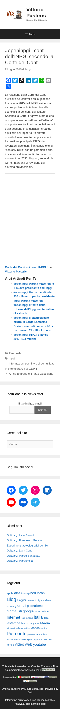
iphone (29, 618)
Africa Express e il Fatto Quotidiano (31, 373)
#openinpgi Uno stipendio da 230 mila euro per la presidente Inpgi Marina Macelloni (34, 296)
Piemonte (17, 633)
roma (16, 639)
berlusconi (37, 593)
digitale (40, 600)
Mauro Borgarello (33, 688)
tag (34, 639)
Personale (15, 353)
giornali (20, 606)
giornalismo (35, 606)
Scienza (22, 640)
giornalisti (14, 611)
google (28, 611)
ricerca (10, 639)
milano (19, 628)
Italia (46, 618)
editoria (10, 606)
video (19, 644)
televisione (46, 639)
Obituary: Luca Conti (19, 550)
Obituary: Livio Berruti (20, 535)
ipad (23, 618)
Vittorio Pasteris (16, 271)
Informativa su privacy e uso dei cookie (26, 699)
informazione (41, 611)
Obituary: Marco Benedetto (23, 555)
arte (17, 593)
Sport (29, 639)
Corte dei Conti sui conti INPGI (25, 267)
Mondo (35, 628)
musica (43, 628)
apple (10, 593)
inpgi (12, 358)
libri (38, 624)
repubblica (41, 634)
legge (33, 623)
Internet (13, 617)
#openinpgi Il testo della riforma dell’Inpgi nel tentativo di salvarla (34, 309)
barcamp (25, 593)
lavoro (25, 623)
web (28, 644)
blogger (21, 600)
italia (38, 617)
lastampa (13, 623)
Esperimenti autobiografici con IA (27, 545)
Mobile (27, 628)
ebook (48, 600)
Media (45, 623)
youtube (39, 644)
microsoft (11, 628)
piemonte (31, 635)
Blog (11, 599)
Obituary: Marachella (20, 560)
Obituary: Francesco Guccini (24, 540)
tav (38, 639)
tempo (10, 644)
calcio (29, 600)
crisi (34, 600)
